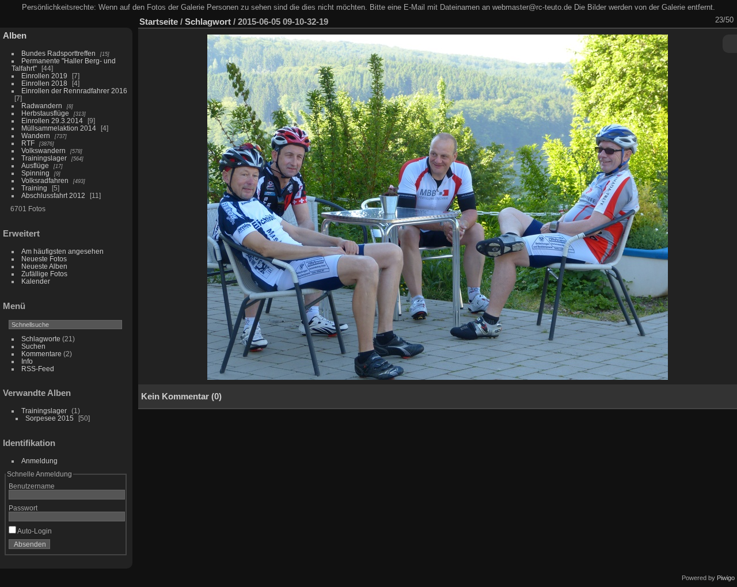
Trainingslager (44, 158)
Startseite (158, 21)
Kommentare (41, 353)
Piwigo (726, 577)
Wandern (35, 135)
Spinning (35, 173)
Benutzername (32, 486)
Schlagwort (208, 21)
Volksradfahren (45, 180)
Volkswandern (43, 150)
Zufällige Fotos (44, 273)
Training (34, 188)
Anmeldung (39, 460)
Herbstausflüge (45, 113)
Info (27, 361)
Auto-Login (34, 531)
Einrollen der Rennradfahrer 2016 (74, 90)
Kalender (35, 281)
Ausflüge (35, 165)
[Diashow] (630, 20)
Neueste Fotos (44, 258)
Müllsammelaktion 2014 (58, 128)
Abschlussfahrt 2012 (53, 195)
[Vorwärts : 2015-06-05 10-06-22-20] (705, 20)
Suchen (33, 346)
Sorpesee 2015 (49, 418)
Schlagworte (40, 338)
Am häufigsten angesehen (62, 251)
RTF (28, 143)
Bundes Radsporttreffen (58, 53)
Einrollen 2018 (44, 83)
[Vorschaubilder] (675, 20)
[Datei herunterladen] (645, 20)
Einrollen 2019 (44, 75)
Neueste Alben (44, 266)
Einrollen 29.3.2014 (52, 120)
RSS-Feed (37, 368)
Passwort (23, 508)
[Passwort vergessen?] (114, 546)
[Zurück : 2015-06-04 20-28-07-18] (690, 20)
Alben (14, 35)
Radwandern (41, 105)
